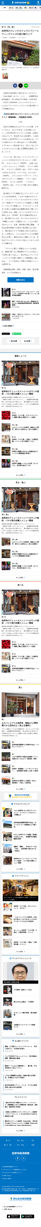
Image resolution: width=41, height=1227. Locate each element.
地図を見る (20, 280)
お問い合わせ (7, 1175)
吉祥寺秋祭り (13, 37)
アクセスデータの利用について (12, 1172)
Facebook (17, 1158)
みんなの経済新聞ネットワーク (20, 1199)
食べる (11, 7)
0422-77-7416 (21, 99)
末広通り (5, 37)
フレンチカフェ (22, 37)
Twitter (23, 1158)
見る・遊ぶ (19, 7)
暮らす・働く (33, 7)
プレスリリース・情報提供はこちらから (15, 1169)
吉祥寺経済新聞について (10, 1166)
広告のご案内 (7, 1178)
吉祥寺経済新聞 (18, 2)
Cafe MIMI (7, 326)
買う (25, 7)
